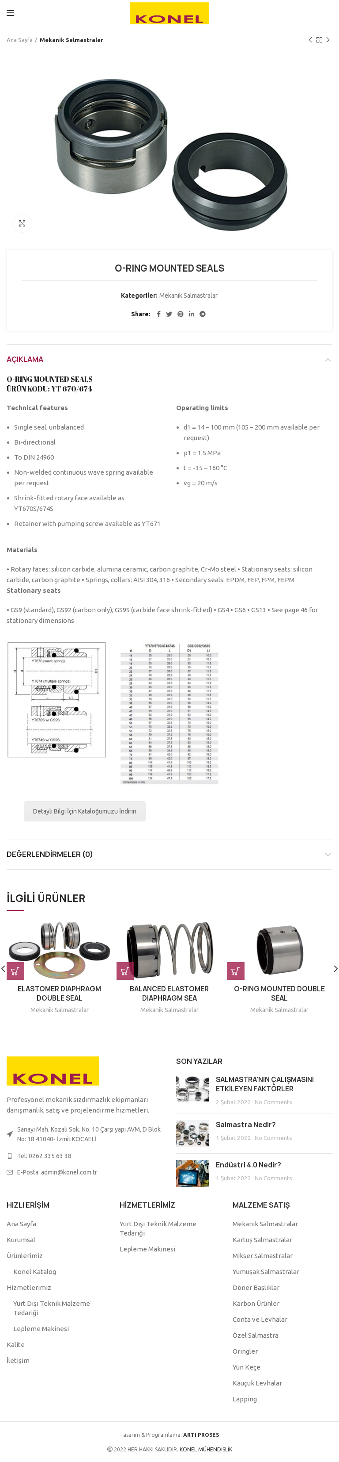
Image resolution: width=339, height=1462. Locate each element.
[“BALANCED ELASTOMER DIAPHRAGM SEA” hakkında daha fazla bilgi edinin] (125, 971)
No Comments (273, 1101)
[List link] (85, 1156)
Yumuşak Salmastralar (266, 1271)
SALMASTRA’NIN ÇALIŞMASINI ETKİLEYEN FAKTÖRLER (265, 1084)
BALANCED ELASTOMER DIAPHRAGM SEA (169, 993)
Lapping (245, 1399)
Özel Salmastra (256, 1335)
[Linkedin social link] (191, 314)
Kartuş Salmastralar (262, 1239)
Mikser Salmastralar (263, 1255)
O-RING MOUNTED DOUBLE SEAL (279, 993)
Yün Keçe (246, 1367)
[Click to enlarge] (22, 223)
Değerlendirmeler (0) (50, 854)
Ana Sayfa (20, 40)
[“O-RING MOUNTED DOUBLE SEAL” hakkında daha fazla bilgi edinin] (236, 971)
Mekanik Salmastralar (71, 40)
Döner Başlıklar (256, 1287)
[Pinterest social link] (180, 314)
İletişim (18, 1360)
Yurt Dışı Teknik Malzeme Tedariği (51, 1308)
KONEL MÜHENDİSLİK (205, 1449)
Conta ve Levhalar (260, 1319)
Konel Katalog (34, 1271)
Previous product (310, 39)
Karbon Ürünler (256, 1303)
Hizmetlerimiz (29, 1287)
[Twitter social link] (169, 314)
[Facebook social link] (158, 314)
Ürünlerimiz (25, 1255)
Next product (328, 39)
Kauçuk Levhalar (257, 1383)
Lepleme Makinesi (41, 1328)
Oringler (245, 1351)
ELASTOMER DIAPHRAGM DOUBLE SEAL (59, 993)
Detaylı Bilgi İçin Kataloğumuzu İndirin (84, 811)
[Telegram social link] (202, 314)
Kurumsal (21, 1239)
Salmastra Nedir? (246, 1124)
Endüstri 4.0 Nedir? (248, 1165)
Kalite (16, 1344)
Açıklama (25, 359)
